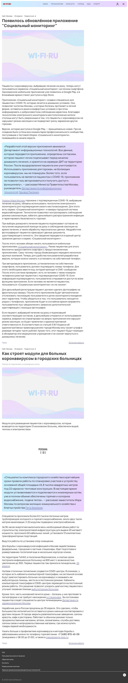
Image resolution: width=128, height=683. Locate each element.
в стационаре (53, 597)
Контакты (5, 663)
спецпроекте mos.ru (57, 637)
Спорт (97, 4)
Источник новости (76, 342)
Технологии (57, 4)
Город (81, 4)
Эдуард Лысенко (29, 192)
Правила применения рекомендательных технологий (21, 670)
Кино (45, 4)
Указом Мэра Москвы (13, 200)
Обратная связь (8, 659)
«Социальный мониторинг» (33, 246)
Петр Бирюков (33, 507)
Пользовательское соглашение (13, 656)
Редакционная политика (11, 666)
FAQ (3, 652)
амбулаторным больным (45, 589)
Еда (89, 4)
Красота (70, 4)
